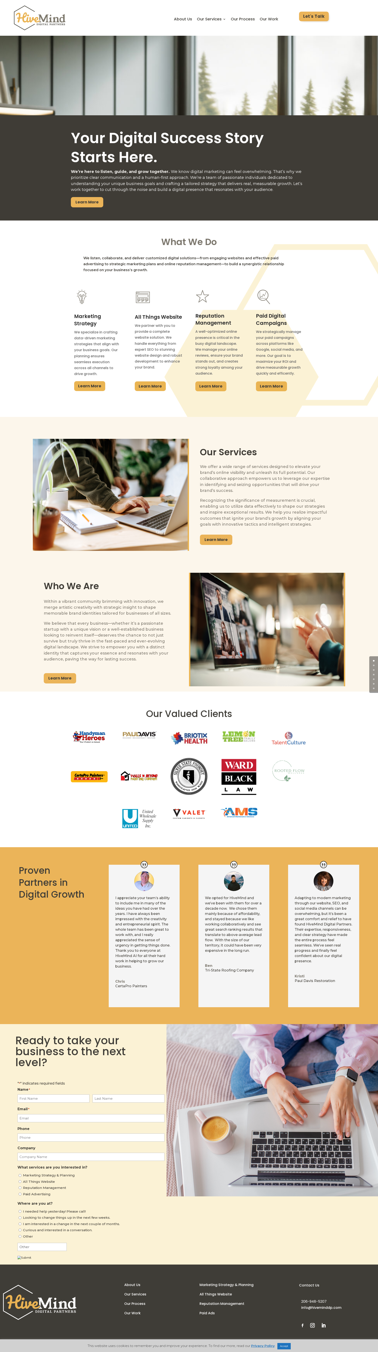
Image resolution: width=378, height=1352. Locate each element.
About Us (183, 20)
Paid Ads (207, 1313)
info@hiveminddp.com (321, 1307)
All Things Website (39, 1181)
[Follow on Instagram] (312, 1325)
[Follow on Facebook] (302, 1325)
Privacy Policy (263, 1346)
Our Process (243, 20)
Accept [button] (284, 1346)
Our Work (269, 20)
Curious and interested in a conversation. (57, 1230)
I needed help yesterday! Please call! (54, 1211)
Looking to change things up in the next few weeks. (66, 1217)
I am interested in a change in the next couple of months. (71, 1224)
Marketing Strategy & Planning (49, 1175)
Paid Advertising (37, 1194)
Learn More (87, 202)
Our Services (209, 20)
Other (28, 1236)
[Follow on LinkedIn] (323, 1325)
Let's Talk (314, 16)
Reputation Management (44, 1188)
